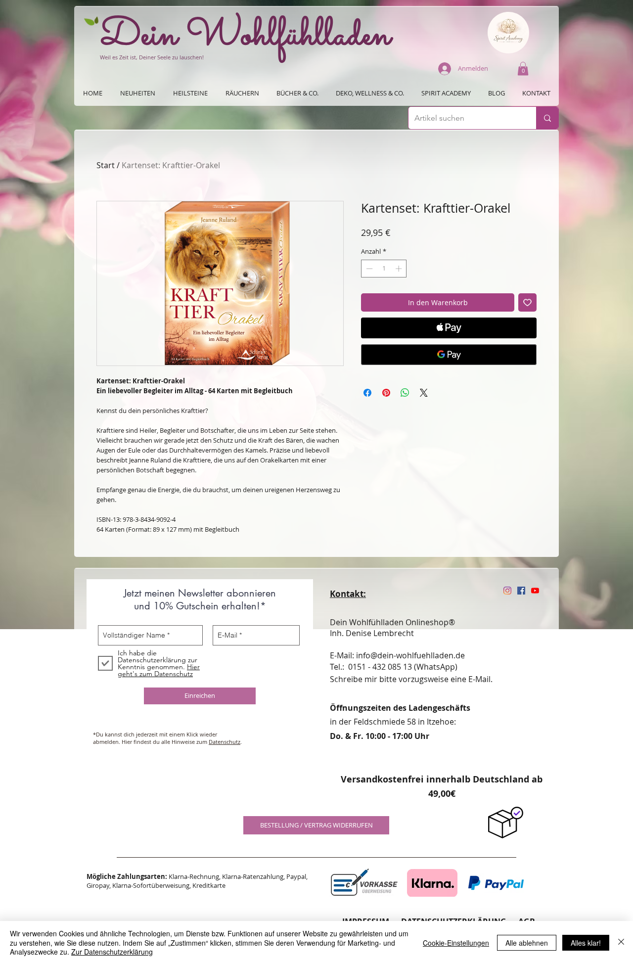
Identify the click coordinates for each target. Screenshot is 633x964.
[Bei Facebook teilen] (367, 393)
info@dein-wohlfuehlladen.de (410, 655)
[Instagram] (507, 591)
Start (105, 165)
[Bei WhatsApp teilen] (405, 393)
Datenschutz (224, 741)
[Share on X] (424, 393)
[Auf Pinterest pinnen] (386, 393)
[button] (523, 68)
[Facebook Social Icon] (521, 591)
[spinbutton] (384, 268)
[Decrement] (368, 268)
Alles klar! (586, 943)
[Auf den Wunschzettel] (527, 302)
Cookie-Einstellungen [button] (456, 943)
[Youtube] (535, 591)
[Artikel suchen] (547, 118)
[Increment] (400, 268)
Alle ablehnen (526, 943)
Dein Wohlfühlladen (245, 36)
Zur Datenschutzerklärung (112, 952)
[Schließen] (621, 942)
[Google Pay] (449, 354)
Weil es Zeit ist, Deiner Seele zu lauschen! (152, 57)
